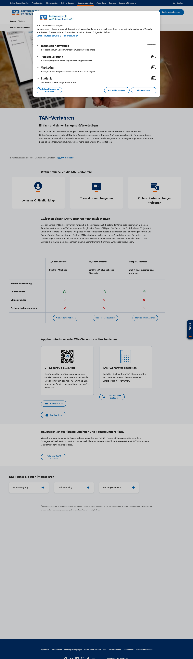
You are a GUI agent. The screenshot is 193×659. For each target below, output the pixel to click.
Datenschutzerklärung (48, 35)
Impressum (69, 35)
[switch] (153, 56)
